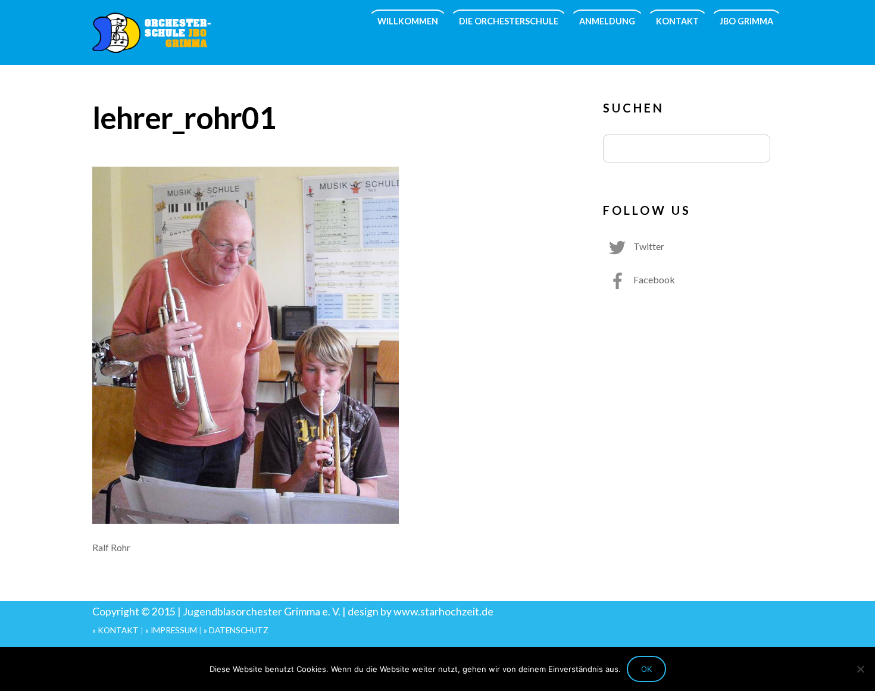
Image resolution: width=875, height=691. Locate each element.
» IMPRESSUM (171, 630)
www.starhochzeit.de (443, 611)
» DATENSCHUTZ (236, 630)
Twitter (648, 246)
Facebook (653, 279)
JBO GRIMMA (746, 21)
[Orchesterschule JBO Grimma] (151, 45)
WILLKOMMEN (407, 21)
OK (646, 669)
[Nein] (860, 669)
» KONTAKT (115, 630)
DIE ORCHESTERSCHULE (508, 21)
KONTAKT (677, 21)
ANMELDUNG (607, 21)
